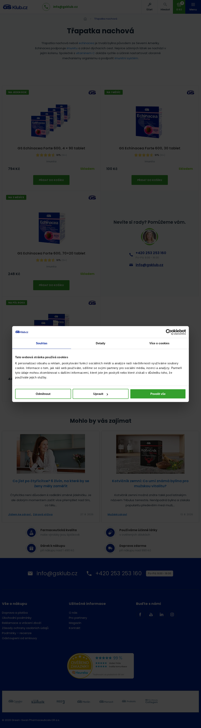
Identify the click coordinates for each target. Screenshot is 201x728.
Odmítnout (43, 393)
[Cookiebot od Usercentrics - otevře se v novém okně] (169, 332)
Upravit (98, 393)
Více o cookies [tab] (159, 343)
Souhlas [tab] (41, 343)
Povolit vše (157, 393)
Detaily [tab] (100, 343)
